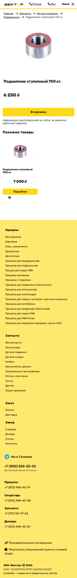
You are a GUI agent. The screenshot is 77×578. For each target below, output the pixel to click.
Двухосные (12, 256)
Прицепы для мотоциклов (21, 289)
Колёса (9, 361)
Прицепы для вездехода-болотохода (27, 308)
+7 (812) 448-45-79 (17, 487)
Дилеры (10, 434)
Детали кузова (14, 357)
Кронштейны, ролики (18, 366)
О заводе (10, 429)
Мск (53, 4)
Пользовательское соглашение (30, 543)
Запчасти (25, 13)
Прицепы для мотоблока (20, 303)
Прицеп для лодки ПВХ (19, 270)
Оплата (9, 409)
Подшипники (12, 17)
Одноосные (12, 251)
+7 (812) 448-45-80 (17, 500)
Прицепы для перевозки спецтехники (28, 284)
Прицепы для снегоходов (20, 294)
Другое (9, 385)
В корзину (38, 112)
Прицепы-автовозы (17, 275)
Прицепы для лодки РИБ (20, 313)
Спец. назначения (16, 246)
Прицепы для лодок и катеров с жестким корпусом (36, 299)
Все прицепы (13, 237)
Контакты (11, 443)
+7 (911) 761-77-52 (16, 513)
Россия (36, 4)
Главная (8, 13)
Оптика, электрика (16, 376)
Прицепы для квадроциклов (22, 260)
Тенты (9, 381)
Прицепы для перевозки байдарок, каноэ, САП (33, 323)
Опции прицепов (15, 390)
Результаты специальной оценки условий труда (35, 551)
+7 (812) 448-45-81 (17, 526)
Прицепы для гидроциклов (21, 265)
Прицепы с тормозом (18, 280)
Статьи (9, 438)
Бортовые (11, 241)
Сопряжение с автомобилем (22, 371)
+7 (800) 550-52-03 (20, 466)
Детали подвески (48, 13)
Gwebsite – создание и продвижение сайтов (30, 573)
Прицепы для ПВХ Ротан (20, 318)
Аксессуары (12, 347)
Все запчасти (13, 342)
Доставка (11, 414)
